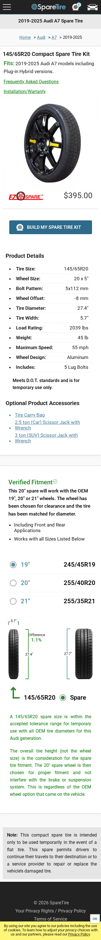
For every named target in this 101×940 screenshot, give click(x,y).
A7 (54, 37)
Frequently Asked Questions (31, 81)
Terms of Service (50, 919)
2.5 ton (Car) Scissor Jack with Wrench (47, 425)
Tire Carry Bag (30, 415)
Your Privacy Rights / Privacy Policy (50, 911)
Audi (41, 37)
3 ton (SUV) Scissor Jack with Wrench (46, 438)
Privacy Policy (79, 934)
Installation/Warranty (25, 91)
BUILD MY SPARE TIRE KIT (54, 227)
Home (25, 37)
